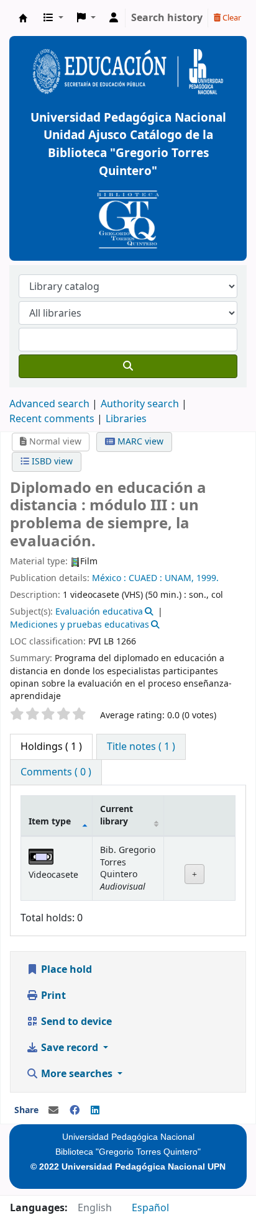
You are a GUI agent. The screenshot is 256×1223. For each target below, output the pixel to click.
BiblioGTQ (23, 18)
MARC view (139, 441)
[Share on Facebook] (74, 1111)
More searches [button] (77, 1074)
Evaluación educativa (99, 611)
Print (52, 995)
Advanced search (49, 404)
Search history (167, 18)
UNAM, (179, 578)
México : (109, 578)
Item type (50, 821)
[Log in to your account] (114, 18)
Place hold (65, 969)
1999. (207, 578)
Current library (116, 815)
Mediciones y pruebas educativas (79, 624)
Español (150, 1208)
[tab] (141, 747)
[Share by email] (53, 1111)
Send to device (75, 1021)
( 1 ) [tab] (51, 746)
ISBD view (51, 461)
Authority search (140, 404)
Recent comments (51, 419)
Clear (231, 18)
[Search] (128, 366)
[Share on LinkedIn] (95, 1111)
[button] (53, 18)
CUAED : (145, 578)
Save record (70, 1047)
